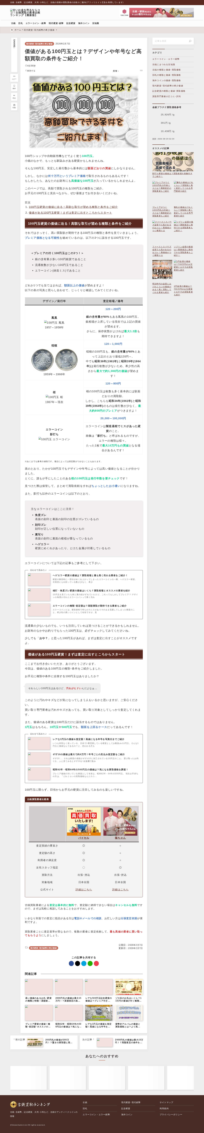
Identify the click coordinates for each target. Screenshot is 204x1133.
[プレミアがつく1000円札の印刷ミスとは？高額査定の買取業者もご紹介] (162, 193)
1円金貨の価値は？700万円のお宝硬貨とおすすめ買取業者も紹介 (183, 290)
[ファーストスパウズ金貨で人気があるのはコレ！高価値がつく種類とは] (162, 232)
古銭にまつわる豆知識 (163, 64)
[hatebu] (14, 60)
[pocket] (14, 69)
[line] (14, 64)
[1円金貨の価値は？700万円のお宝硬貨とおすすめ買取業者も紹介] (184, 272)
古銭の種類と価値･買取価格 (166, 70)
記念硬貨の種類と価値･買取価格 (168, 91)
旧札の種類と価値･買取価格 (166, 75)
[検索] (190, 41)
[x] (14, 55)
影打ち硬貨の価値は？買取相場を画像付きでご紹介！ (172, 175)
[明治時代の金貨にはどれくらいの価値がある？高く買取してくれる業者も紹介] (162, 271)
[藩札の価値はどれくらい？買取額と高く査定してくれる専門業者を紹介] (184, 193)
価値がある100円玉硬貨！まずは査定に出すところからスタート (70, 212)
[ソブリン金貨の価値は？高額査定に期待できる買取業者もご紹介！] (184, 232)
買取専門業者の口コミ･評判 (166, 96)
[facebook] (14, 51)
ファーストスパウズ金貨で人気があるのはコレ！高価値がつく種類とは (161, 251)
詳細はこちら (84, 889)
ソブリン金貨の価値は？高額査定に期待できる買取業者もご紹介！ (183, 251)
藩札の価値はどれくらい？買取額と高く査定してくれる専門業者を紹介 (183, 211)
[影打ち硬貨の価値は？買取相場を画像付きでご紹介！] (173, 162)
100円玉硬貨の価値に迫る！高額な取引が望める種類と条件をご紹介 (73, 207)
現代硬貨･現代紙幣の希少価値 (39, 44)
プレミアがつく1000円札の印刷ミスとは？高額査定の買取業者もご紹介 (161, 211)
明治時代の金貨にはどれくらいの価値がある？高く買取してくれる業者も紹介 (161, 288)
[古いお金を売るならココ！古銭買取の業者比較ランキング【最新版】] (26, 13)
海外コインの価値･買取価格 (166, 80)
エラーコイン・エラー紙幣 (165, 59)
